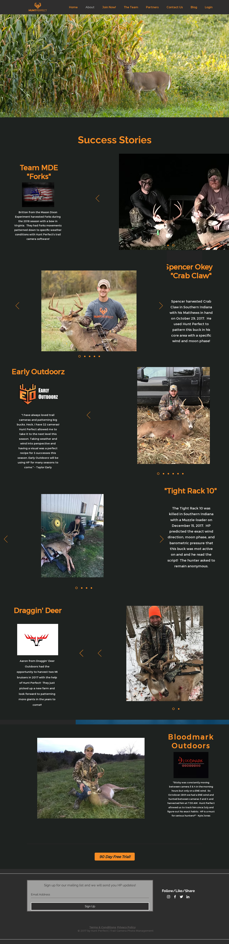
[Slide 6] (183, 473)
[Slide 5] (178, 473)
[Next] (161, 306)
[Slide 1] (168, 245)
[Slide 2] (173, 245)
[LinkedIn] (188, 897)
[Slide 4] (173, 473)
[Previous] (97, 198)
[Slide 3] (168, 473)
